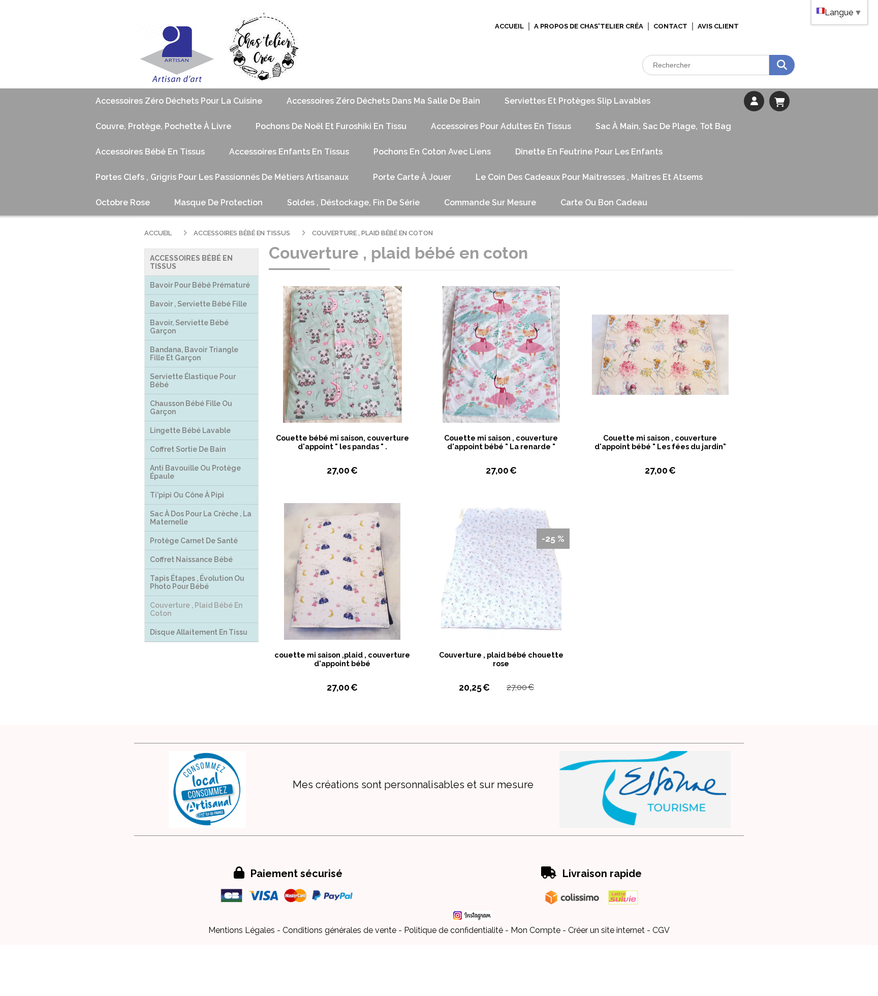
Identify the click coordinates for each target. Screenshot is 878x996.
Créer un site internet (606, 930)
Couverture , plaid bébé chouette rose (501, 659)
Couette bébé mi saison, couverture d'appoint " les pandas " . (342, 442)
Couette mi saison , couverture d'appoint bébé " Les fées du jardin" (660, 442)
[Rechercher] (782, 65)
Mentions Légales (241, 930)
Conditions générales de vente (339, 930)
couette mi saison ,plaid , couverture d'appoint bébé (342, 659)
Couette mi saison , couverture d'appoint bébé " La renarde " (501, 442)
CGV (661, 930)
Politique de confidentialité (453, 930)
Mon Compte (535, 930)
